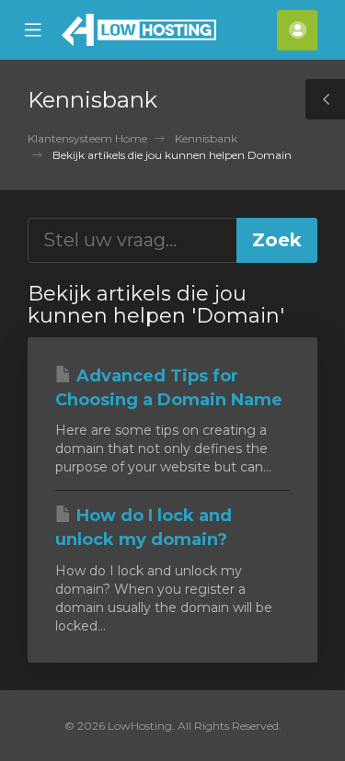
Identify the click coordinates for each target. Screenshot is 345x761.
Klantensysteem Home (87, 138)
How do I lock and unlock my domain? (143, 527)
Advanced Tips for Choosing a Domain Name (168, 388)
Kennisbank (206, 138)
